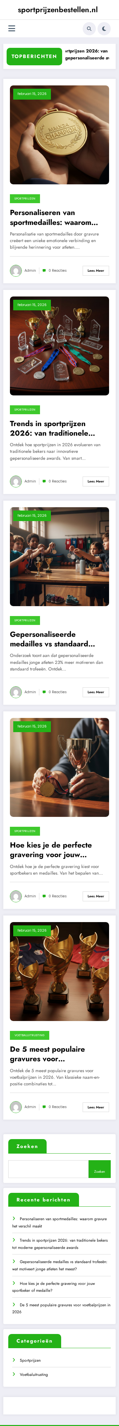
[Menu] (11, 28)
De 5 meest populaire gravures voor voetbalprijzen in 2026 (50, 1054)
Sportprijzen (25, 199)
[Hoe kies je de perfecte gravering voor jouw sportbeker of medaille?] (59, 767)
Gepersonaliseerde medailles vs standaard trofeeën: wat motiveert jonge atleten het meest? (53, 639)
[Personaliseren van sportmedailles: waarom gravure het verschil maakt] (59, 135)
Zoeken (27, 1146)
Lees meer (96, 270)
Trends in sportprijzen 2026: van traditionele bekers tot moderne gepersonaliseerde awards (55, 428)
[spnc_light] (104, 28)
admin (30, 270)
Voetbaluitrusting (30, 1035)
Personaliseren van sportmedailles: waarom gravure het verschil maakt (56, 217)
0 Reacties (58, 270)
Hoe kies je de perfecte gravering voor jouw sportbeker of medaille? (51, 850)
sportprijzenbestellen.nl (58, 9)
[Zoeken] (89, 29)
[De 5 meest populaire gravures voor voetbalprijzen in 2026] (59, 971)
